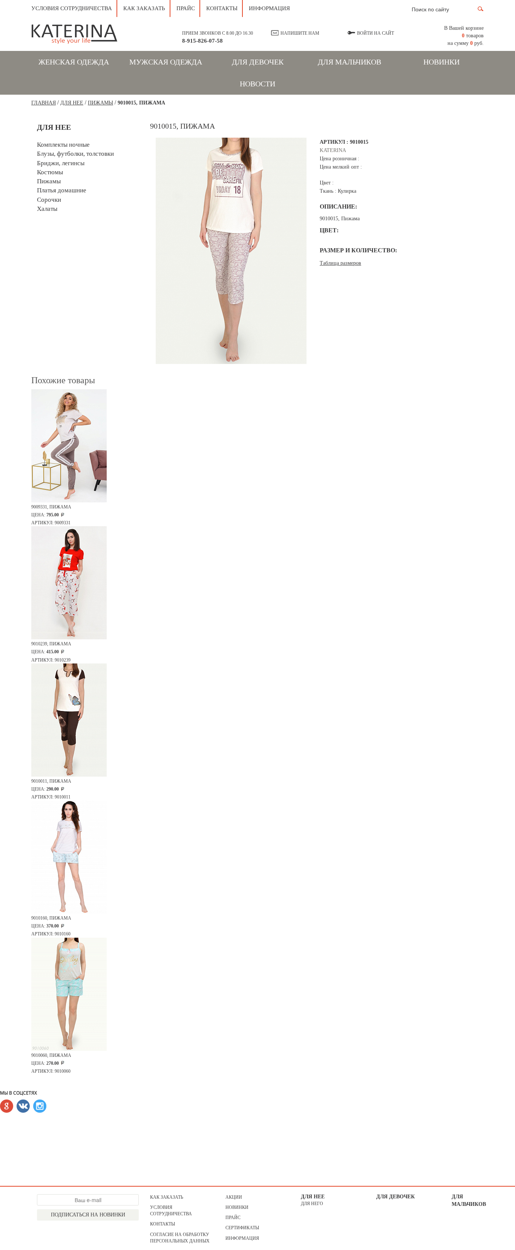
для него (312, 1203)
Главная (43, 103)
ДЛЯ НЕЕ (71, 103)
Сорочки (49, 199)
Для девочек (258, 62)
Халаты (47, 208)
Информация (269, 8)
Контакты (222, 8)
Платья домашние (61, 190)
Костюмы (50, 172)
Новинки (441, 62)
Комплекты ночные (63, 144)
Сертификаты (242, 1227)
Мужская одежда (165, 62)
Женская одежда (73, 62)
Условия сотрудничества (71, 8)
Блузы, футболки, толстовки (75, 153)
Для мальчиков (349, 62)
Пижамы (100, 103)
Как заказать (144, 8)
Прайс (185, 8)
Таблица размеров (340, 263)
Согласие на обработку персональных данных (180, 1238)
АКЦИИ (233, 1197)
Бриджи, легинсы (60, 163)
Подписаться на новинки (88, 1215)
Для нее (313, 1196)
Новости (257, 84)
